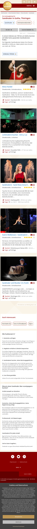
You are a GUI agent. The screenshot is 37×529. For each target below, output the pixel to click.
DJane (31, 324)
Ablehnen (18, 522)
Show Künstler (24, 13)
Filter (8, 30)
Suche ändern (27, 30)
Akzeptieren (18, 517)
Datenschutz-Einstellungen (18, 526)
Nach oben (27, 474)
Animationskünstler (24, 23)
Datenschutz (23, 462)
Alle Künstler (4, 13)
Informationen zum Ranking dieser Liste (27, 304)
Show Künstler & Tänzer (14, 13)
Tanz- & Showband (20, 324)
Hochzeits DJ (6, 324)
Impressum (13, 462)
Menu (29, 5)
